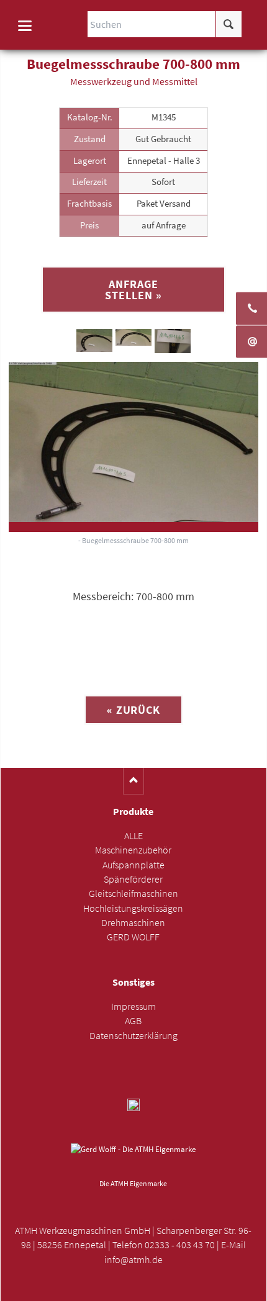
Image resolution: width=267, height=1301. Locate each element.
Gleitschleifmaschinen (133, 893)
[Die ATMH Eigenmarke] (133, 1158)
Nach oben (134, 781)
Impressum (133, 1006)
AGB (133, 1021)
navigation (24, 26)
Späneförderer (133, 879)
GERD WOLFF (133, 937)
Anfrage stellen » (133, 289)
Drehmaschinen (133, 923)
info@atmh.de (133, 1260)
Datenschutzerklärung (133, 1036)
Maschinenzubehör (133, 850)
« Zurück (133, 710)
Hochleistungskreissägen (133, 908)
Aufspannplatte (133, 865)
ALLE (133, 836)
